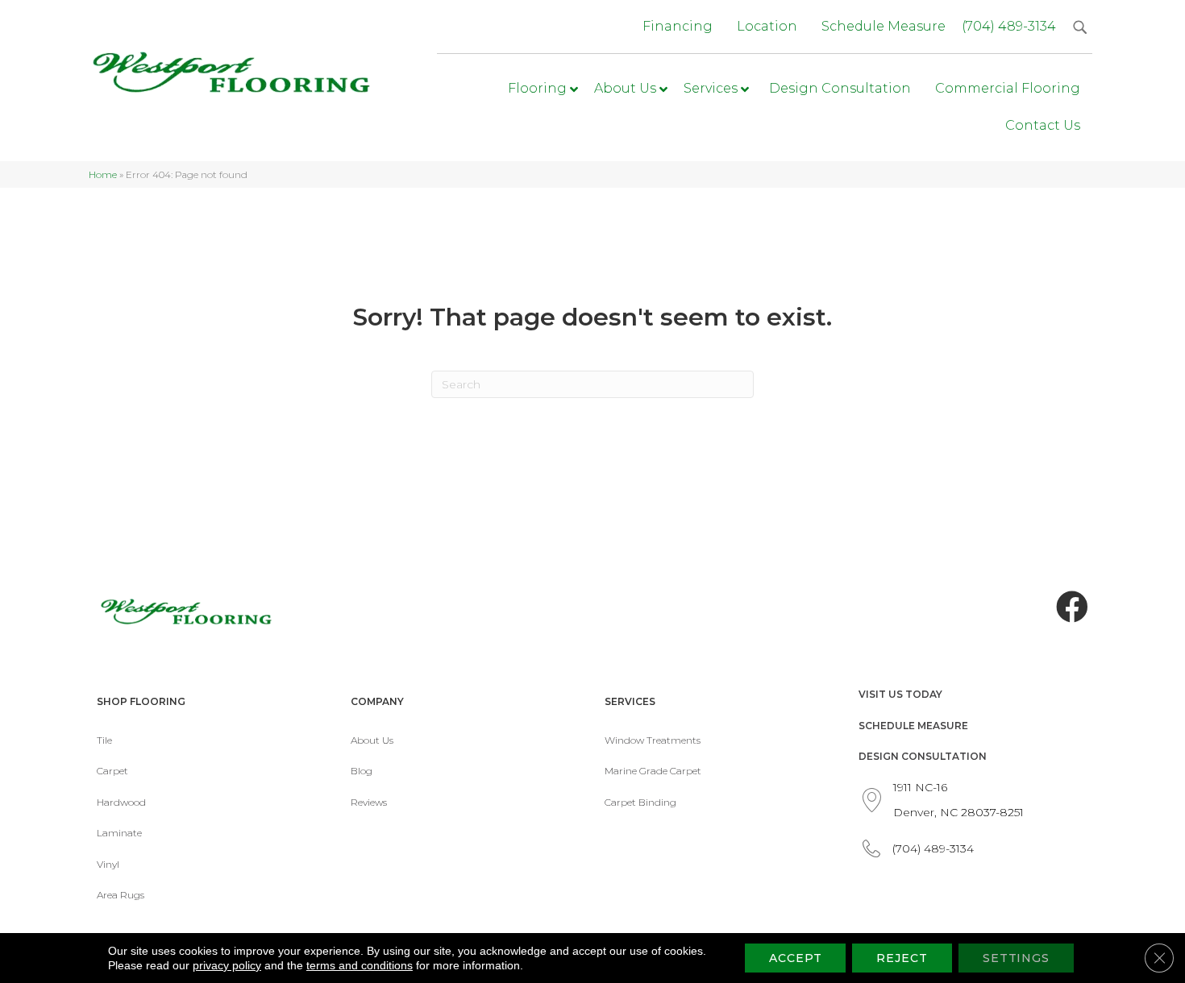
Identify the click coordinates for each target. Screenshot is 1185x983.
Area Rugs (120, 895)
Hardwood (121, 802)
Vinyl (108, 864)
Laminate (119, 833)
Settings (1016, 958)
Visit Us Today (900, 694)
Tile (104, 740)
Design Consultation (923, 756)
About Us (372, 740)
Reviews (369, 802)
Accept (795, 958)
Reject (901, 958)
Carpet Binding (640, 802)
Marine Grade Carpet (653, 771)
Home (103, 174)
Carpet (112, 771)
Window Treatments (653, 740)
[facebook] (1072, 607)
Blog (361, 771)
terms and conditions (359, 965)
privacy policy (227, 965)
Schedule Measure (913, 726)
